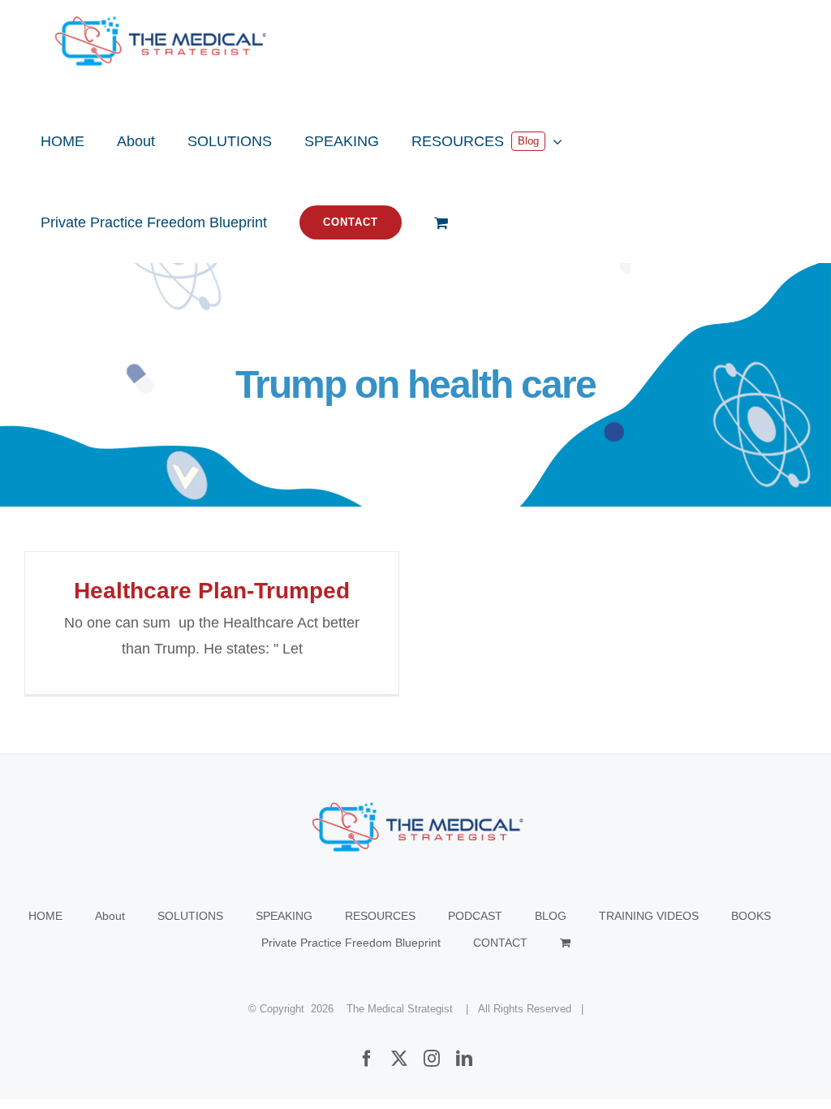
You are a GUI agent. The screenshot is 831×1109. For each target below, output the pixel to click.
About (110, 915)
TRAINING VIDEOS (649, 915)
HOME (45, 915)
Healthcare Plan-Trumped (212, 590)
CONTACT (500, 942)
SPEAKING (284, 915)
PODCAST (475, 915)
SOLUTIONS (190, 915)
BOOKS (751, 915)
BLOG (550, 915)
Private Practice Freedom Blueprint (351, 942)
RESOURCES (380, 915)
